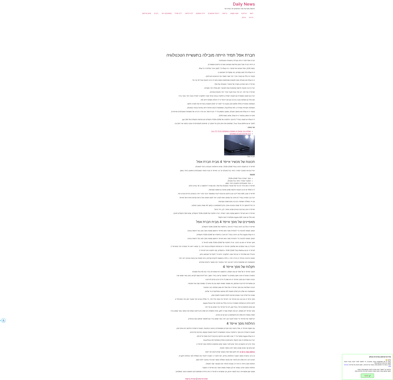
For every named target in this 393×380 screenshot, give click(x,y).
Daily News (244, 4)
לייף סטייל (178, 13)
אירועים (244, 13)
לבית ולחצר (189, 13)
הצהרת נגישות (190, 379)
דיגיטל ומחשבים (213, 13)
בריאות (224, 13)
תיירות (251, 17)
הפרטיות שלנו (203, 379)
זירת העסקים (200, 13)
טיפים (244, 17)
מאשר (367, 376)
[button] (3, 320)
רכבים (156, 13)
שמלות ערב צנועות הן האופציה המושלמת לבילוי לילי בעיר (231, 131)
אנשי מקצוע (234, 13)
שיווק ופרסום (146, 13)
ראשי (251, 13)
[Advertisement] (196, 34)
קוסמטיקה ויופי (166, 13)
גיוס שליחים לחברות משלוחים (240, 134)
